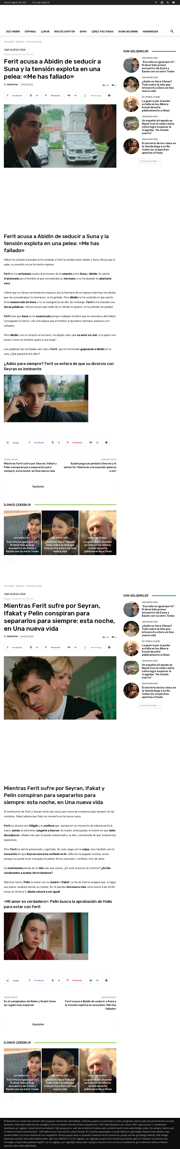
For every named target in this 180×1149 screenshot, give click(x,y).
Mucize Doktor (64, 31)
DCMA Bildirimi (128, 31)
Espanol (30, 31)
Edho (83, 31)
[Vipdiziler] (18, 487)
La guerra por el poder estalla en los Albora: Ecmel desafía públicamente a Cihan (97, 546)
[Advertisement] (112, 17)
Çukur (45, 31)
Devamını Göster (148, 161)
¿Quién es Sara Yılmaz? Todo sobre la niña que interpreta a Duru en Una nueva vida (60, 546)
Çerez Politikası (102, 31)
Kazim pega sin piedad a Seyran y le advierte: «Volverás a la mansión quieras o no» (90, 467)
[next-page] (11, 561)
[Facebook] (156, 2)
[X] (167, 2)
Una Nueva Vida (34, 41)
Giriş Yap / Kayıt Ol (41, 2)
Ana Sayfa (9, 41)
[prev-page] (6, 561)
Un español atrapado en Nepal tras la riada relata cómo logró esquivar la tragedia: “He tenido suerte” (158, 127)
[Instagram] (162, 2)
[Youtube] (173, 2)
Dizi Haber (13, 31)
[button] (172, 31)
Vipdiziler (12, 84)
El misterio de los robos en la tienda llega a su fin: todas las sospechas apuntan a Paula (159, 148)
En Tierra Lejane (97, 538)
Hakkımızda (150, 31)
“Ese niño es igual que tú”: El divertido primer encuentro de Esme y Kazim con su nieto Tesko (22, 546)
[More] (109, 95)
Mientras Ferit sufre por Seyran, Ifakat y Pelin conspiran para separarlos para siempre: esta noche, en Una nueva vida (30, 467)
